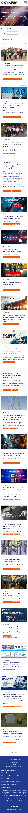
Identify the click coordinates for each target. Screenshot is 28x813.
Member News (7, 78)
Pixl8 (16, 770)
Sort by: (3, 33)
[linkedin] (11, 807)
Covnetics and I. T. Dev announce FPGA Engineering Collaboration (12, 375)
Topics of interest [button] (7, 44)
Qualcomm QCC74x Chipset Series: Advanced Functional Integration (12, 526)
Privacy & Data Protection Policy (11, 775)
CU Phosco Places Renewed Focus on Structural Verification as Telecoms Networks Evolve (14, 417)
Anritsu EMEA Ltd (16, 117)
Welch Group (15, 324)
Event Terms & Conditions (9, 784)
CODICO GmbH (15, 224)
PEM (13, 153)
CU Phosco (14, 428)
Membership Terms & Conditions (11, 781)
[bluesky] (17, 807)
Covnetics (14, 389)
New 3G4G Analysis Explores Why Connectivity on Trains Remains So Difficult (12, 351)
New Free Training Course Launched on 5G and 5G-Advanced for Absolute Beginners (14, 665)
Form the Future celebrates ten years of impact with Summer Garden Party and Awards (13, 68)
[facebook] (14, 807)
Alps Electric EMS (16, 190)
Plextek (13, 742)
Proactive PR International (10, 637)
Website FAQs (6, 787)
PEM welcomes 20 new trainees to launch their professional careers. (13, 144)
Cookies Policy (6, 778)
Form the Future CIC (17, 78)
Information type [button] (7, 39)
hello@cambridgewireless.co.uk (14, 766)
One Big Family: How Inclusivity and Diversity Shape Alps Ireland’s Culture (13, 167)
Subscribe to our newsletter (10, 772)
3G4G (13, 362)
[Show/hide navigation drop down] (25, 2)
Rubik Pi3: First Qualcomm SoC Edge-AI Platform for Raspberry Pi (13, 490)
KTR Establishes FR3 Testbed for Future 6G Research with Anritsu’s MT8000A (13, 106)
